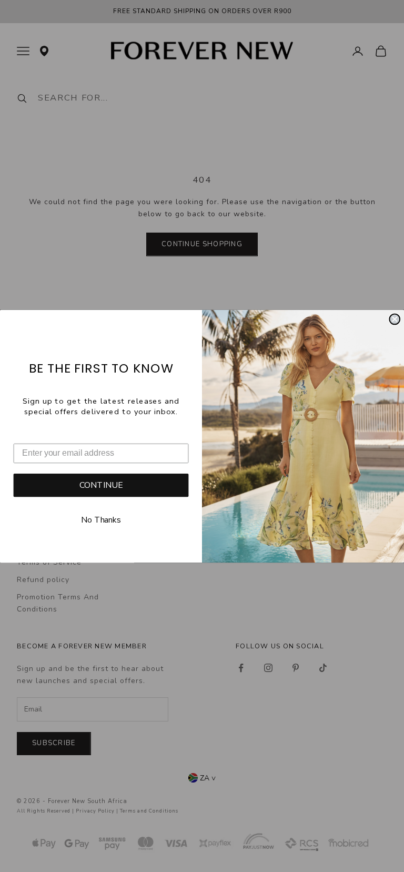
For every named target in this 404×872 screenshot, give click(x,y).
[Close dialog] (394, 319)
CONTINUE (101, 485)
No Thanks (101, 520)
